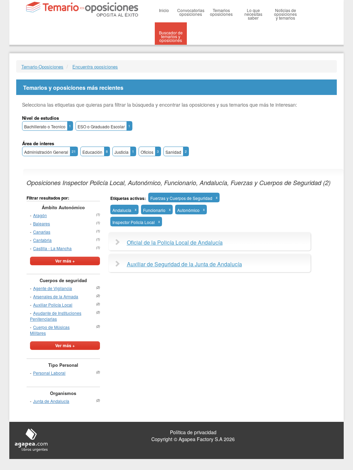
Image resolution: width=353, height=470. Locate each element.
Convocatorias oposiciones (190, 12)
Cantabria (42, 240)
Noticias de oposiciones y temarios (285, 14)
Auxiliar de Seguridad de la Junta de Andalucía (184, 264)
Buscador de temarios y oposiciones (171, 36)
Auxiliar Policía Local (52, 305)
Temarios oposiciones (221, 12)
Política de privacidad (193, 432)
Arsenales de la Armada (55, 296)
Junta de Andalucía (51, 401)
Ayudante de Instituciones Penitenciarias (55, 316)
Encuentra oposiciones (95, 66)
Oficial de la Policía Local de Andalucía (175, 242)
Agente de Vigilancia (52, 288)
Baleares (41, 223)
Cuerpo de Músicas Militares (50, 330)
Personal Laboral (49, 373)
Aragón (40, 215)
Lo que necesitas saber (253, 14)
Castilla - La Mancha (52, 248)
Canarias (41, 232)
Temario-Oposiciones (42, 66)
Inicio (164, 10)
